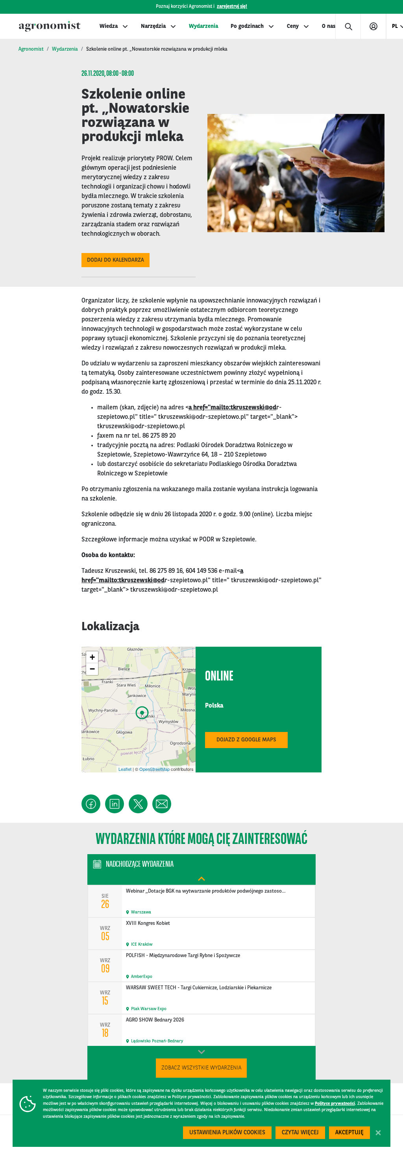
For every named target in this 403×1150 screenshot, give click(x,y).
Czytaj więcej (300, 1133)
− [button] (92, 669)
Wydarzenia (203, 26)
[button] (90, 803)
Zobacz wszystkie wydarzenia (201, 1068)
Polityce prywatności (335, 1104)
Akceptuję (349, 1133)
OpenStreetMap (154, 769)
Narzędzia (153, 26)
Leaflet (124, 769)
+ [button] (92, 657)
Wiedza (109, 26)
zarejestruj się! (232, 6)
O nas (328, 26)
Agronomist (31, 49)
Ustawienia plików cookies (227, 1133)
